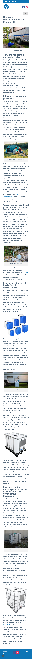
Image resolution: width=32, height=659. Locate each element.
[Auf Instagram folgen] (17, 652)
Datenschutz (25, 653)
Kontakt (26, 652)
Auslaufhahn (7, 625)
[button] (3, 656)
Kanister (26, 272)
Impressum (26, 655)
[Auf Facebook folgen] (14, 652)
